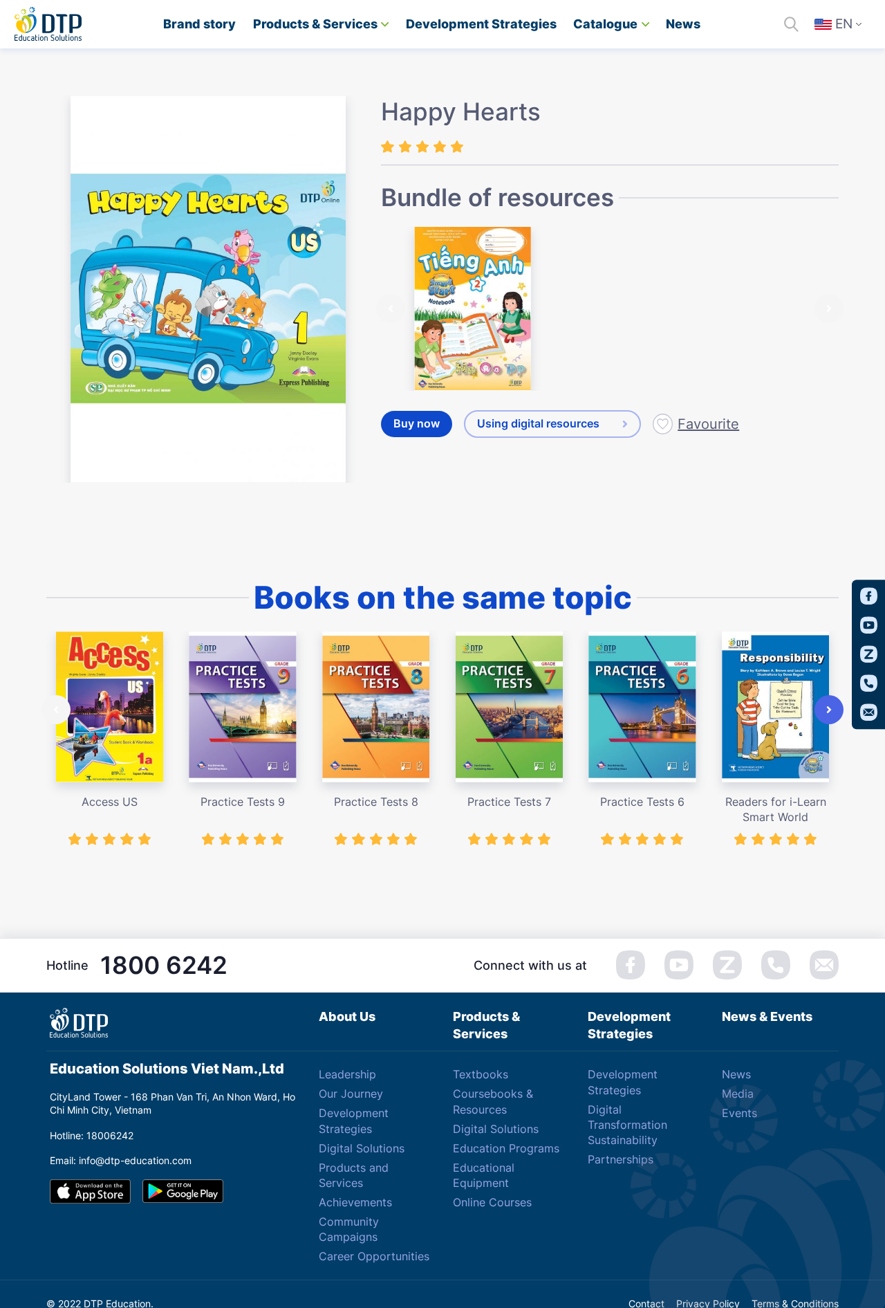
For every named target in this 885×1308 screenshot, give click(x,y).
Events (739, 1113)
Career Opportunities (374, 1256)
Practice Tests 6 (642, 802)
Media (738, 1093)
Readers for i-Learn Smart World (775, 809)
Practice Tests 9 (243, 802)
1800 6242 (163, 964)
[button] (390, 308)
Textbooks (480, 1074)
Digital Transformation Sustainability (627, 1125)
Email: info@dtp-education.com (121, 1160)
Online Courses (492, 1202)
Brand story (199, 24)
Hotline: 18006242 (91, 1135)
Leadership (347, 1074)
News (683, 24)
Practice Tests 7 (509, 802)
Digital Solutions (361, 1148)
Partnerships (620, 1159)
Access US (110, 802)
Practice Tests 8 (376, 802)
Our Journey (351, 1093)
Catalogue (605, 24)
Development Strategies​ (481, 24)
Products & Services (315, 24)
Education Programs (506, 1148)
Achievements (355, 1202)
